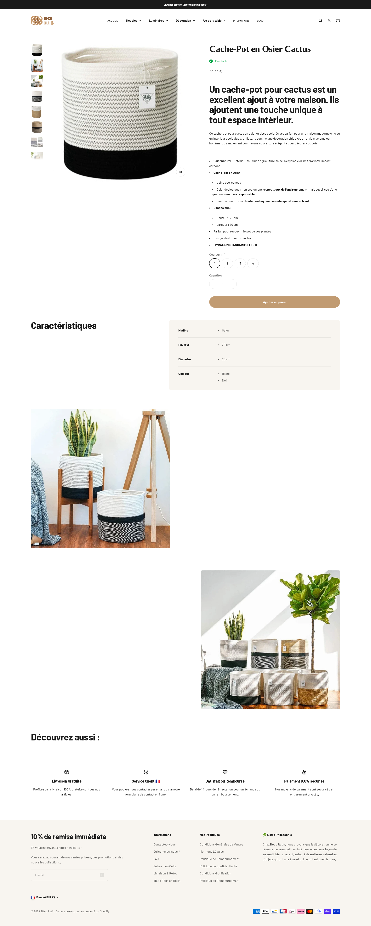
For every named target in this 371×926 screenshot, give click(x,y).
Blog (260, 20)
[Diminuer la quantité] (215, 284)
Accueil (112, 20)
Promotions (241, 20)
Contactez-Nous (164, 844)
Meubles (131, 20)
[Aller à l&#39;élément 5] (37, 112)
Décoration (183, 20)
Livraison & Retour (166, 873)
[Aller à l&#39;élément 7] (37, 143)
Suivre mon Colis (164, 866)
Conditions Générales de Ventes (221, 844)
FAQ (156, 859)
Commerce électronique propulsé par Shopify (82, 911)
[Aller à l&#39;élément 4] (37, 97)
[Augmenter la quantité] (231, 284)
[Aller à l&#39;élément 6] (37, 128)
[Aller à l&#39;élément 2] (37, 66)
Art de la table (212, 20)
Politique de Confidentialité (218, 866)
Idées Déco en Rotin (166, 880)
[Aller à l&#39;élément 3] (37, 81)
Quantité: (215, 275)
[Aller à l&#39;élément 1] (37, 50)
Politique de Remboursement (220, 859)
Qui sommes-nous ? (166, 851)
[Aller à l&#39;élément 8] (37, 158)
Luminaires (156, 20)
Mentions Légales (212, 851)
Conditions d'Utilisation (215, 873)
